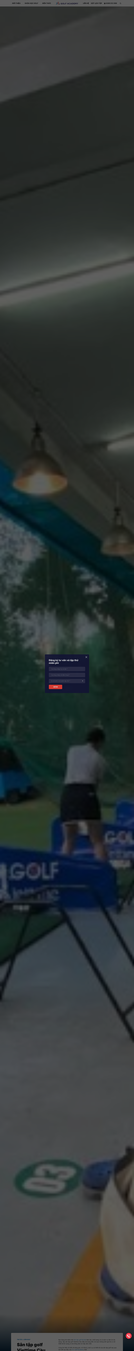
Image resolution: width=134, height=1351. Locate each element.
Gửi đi (55, 689)
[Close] (86, 659)
